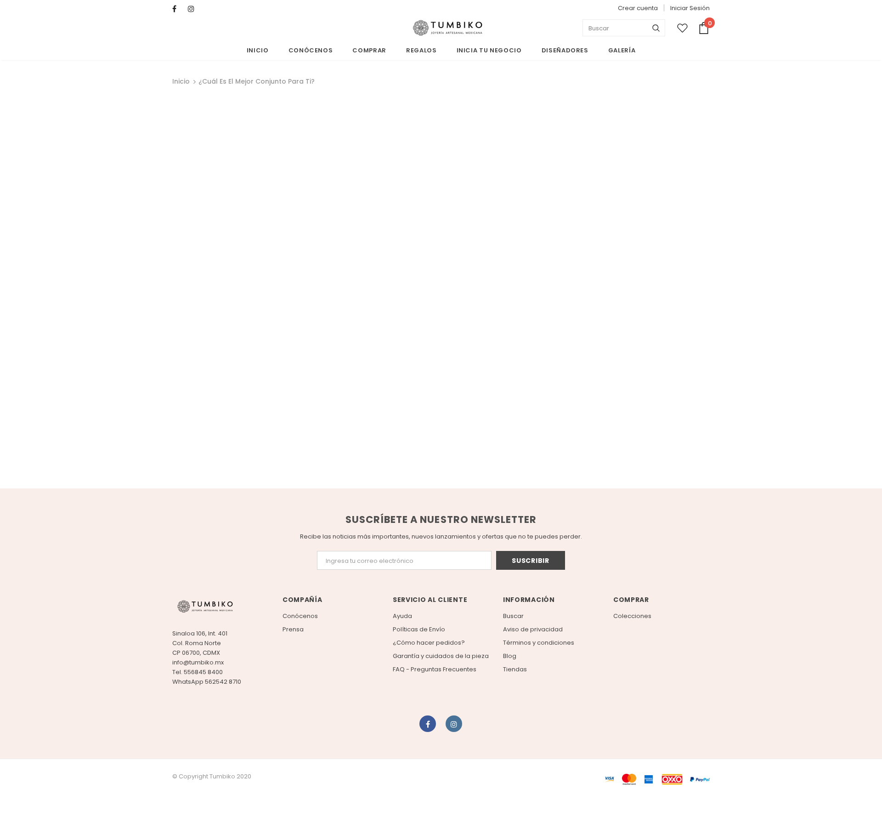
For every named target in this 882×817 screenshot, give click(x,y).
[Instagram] (193, 9)
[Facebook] (178, 9)
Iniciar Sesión (690, 8)
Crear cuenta (638, 8)
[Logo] (447, 28)
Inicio (181, 81)
